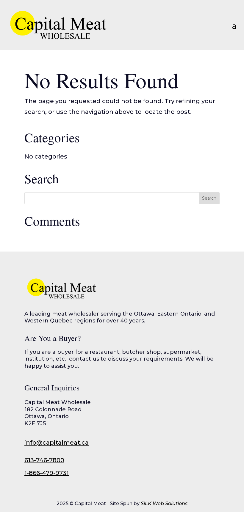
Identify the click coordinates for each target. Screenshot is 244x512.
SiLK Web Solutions (164, 503)
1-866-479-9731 (46, 473)
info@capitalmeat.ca (56, 442)
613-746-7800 (44, 460)
